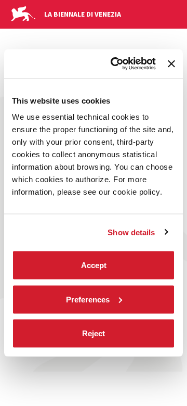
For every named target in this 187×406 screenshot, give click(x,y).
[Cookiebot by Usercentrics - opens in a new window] (115, 64)
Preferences (88, 299)
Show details (131, 231)
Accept (93, 265)
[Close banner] (171, 63)
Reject (93, 333)
